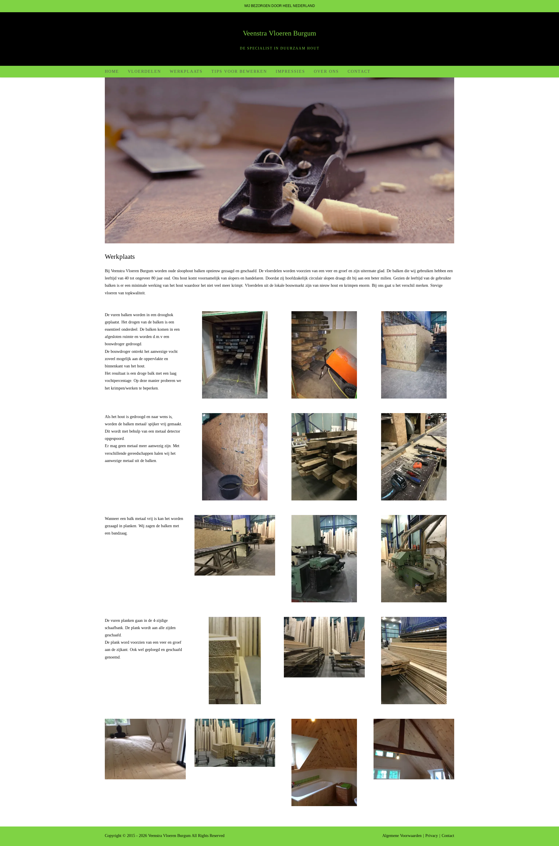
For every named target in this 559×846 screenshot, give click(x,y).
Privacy (431, 835)
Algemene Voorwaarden (402, 835)
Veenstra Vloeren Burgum (279, 33)
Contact (448, 835)
